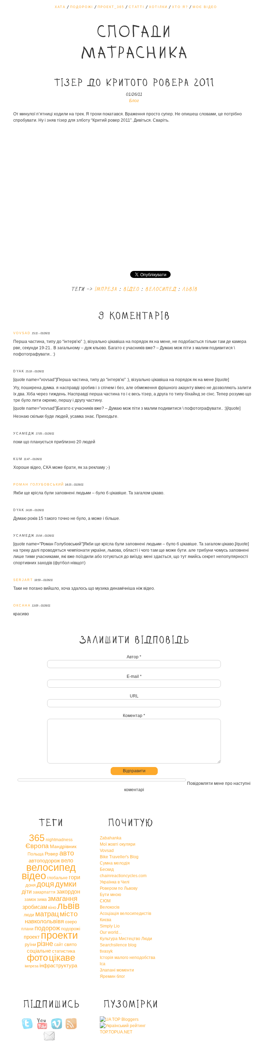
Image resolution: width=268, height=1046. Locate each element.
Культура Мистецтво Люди (126, 938)
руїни (30, 944)
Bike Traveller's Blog (119, 856)
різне (45, 943)
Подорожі (81, 7)
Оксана (22, 605)
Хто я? (180, 7)
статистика (63, 951)
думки (65, 884)
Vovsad (107, 850)
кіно (52, 907)
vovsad (22, 333)
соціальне (39, 951)
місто (69, 914)
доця (45, 884)
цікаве (62, 957)
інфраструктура (58, 965)
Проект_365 (111, 7)
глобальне (57, 877)
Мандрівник (63, 846)
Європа (37, 846)
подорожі (70, 928)
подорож (47, 928)
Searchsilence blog (118, 945)
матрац (47, 914)
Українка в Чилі (114, 882)
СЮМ (105, 900)
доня (30, 885)
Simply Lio (110, 926)
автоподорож (44, 861)
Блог (134, 100)
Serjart (23, 580)
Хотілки (158, 7)
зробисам (34, 907)
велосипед (160, 289)
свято (70, 944)
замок (30, 899)
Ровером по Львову (118, 888)
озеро (71, 921)
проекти (59, 935)
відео (131, 289)
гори (74, 877)
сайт (58, 944)
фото (37, 957)
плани (27, 928)
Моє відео (205, 7)
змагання (62, 898)
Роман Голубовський (38, 484)
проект (32, 937)
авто (66, 853)
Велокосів (109, 907)
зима (42, 899)
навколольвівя (44, 921)
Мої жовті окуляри (117, 844)
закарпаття (44, 892)
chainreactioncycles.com (123, 875)
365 (37, 838)
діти (27, 891)
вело (67, 860)
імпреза (105, 289)
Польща (36, 854)
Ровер (51, 854)
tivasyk (106, 951)
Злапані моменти (117, 970)
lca (102, 963)
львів (189, 289)
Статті (136, 7)
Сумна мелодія (115, 863)
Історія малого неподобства (127, 957)
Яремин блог (112, 976)
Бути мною (110, 894)
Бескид (107, 869)
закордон (68, 891)
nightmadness (59, 839)
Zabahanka (110, 838)
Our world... (110, 932)
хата (60, 7)
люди (29, 914)
